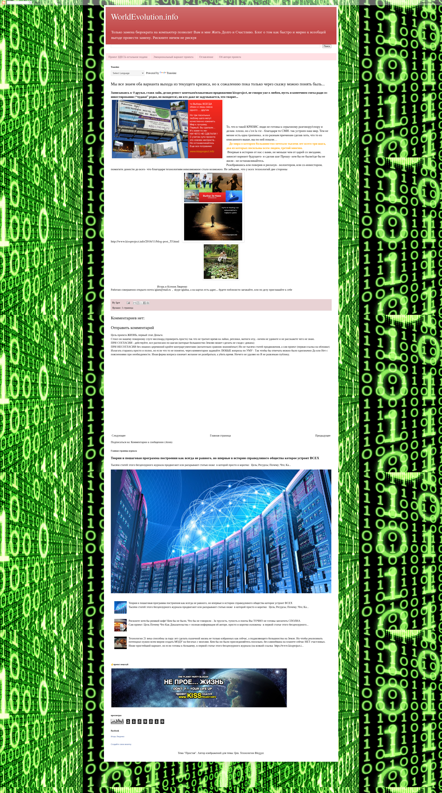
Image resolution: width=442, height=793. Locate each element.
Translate (171, 73)
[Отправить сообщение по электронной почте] (128, 302)
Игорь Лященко (117, 736)
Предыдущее (322, 435)
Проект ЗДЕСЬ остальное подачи (127, 57)
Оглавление (206, 57)
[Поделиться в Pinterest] (148, 303)
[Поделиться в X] (141, 303)
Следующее (119, 435)
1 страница (127, 307)
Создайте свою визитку (121, 744)
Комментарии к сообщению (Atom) (151, 442)
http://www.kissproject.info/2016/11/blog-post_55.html (145, 241)
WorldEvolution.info (144, 16)
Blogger (259, 753)
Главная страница (220, 435)
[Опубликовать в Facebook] (144, 303)
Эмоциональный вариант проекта (173, 57)
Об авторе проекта (230, 57)
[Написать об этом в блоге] (138, 303)
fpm (236, 753)
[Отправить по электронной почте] (134, 303)
